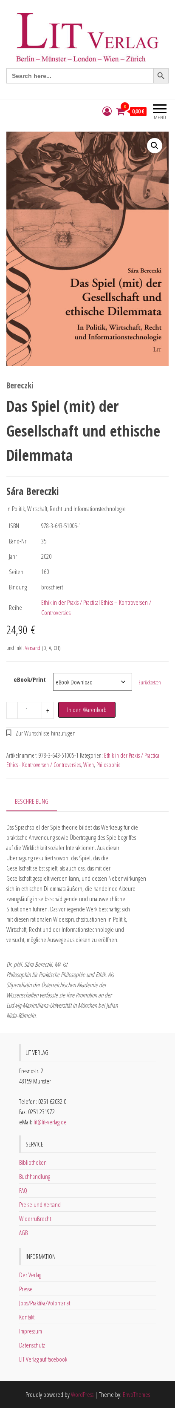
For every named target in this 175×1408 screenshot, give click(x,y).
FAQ (23, 1190)
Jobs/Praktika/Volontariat (44, 1303)
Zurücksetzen (149, 682)
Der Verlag (30, 1274)
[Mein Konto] (107, 111)
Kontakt (26, 1317)
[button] (154, 145)
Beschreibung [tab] (31, 801)
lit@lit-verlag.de (50, 1122)
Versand (32, 648)
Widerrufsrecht (35, 1218)
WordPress (82, 1394)
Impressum (30, 1331)
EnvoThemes (136, 1394)
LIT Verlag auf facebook (43, 1359)
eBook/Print (30, 679)
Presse (26, 1288)
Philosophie (108, 765)
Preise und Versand (40, 1204)
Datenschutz (32, 1345)
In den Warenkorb (87, 709)
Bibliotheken (33, 1162)
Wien (88, 765)
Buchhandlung (34, 1176)
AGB (23, 1232)
